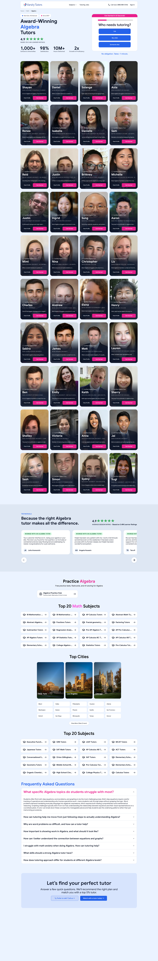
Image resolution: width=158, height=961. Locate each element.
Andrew (57, 305)
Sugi (114, 479)
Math (27, 11)
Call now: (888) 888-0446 (119, 5)
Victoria (57, 435)
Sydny (86, 479)
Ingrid (56, 218)
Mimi (25, 261)
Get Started (39, 98)
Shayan (27, 87)
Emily (55, 392)
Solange (87, 87)
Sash (25, 479)
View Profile (27, 98)
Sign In (132, 5)
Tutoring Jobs (84, 5)
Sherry (115, 392)
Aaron (115, 218)
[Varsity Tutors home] (32, 4)
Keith (85, 392)
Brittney (87, 174)
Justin (56, 174)
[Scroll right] (134, 560)
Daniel (56, 87)
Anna (85, 435)
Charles (27, 305)
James (56, 348)
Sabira (26, 348)
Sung (85, 218)
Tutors (22, 11)
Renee (26, 131)
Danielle (87, 131)
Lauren (115, 348)
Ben (24, 392)
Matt (85, 348)
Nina (55, 261)
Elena (85, 304)
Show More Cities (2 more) (79, 723)
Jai (113, 435)
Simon (56, 479)
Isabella (57, 131)
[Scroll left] (24, 560)
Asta (114, 87)
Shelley (27, 435)
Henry (115, 305)
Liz (113, 261)
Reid (25, 174)
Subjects (72, 5)
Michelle (117, 174)
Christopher (89, 261)
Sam (114, 131)
